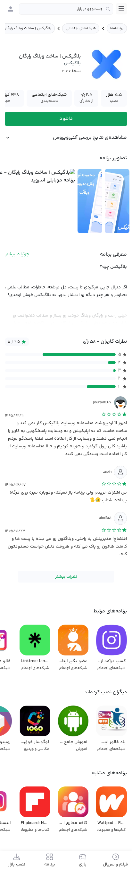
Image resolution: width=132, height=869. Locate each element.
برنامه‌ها (116, 28)
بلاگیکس (72, 63)
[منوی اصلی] (121, 8)
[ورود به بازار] (10, 9)
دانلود (66, 119)
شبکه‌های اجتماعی (81, 28)
